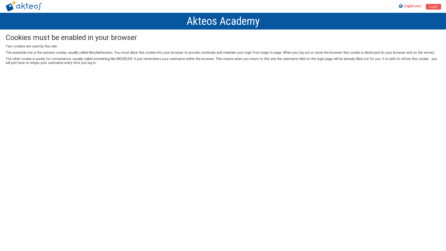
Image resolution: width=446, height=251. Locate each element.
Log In (433, 6)
